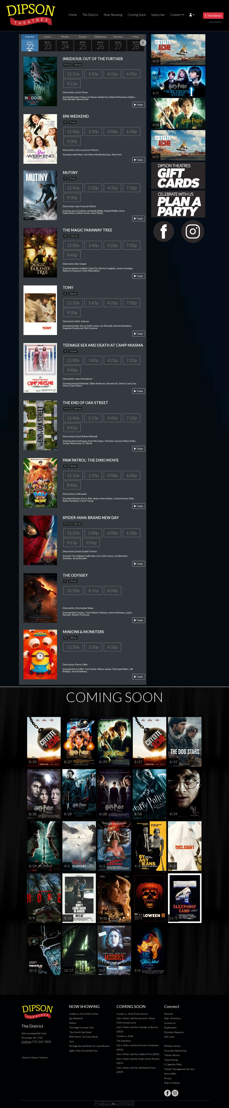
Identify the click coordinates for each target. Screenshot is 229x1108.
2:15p (93, 417)
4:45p (112, 417)
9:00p (72, 141)
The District (90, 15)
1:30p (93, 131)
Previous (22, 42)
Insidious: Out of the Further (84, 1013)
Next (143, 42)
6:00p (112, 532)
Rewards (168, 1013)
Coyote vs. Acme (125, 1036)
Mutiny (72, 1023)
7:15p (131, 417)
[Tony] (40, 310)
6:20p (131, 475)
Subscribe (158, 15)
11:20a (73, 532)
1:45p (93, 73)
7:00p (131, 245)
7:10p (131, 187)
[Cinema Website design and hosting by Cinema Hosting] (114, 1103)
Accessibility (170, 1073)
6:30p (131, 131)
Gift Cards (169, 1036)
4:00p (112, 131)
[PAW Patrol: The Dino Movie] (40, 482)
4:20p (112, 245)
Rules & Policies (172, 1082)
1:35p (93, 475)
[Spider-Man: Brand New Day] (40, 540)
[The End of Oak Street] (40, 425)
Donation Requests (174, 1032)
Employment (170, 1027)
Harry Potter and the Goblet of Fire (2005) (138, 1054)
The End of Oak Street (80, 1032)
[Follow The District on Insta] (175, 1093)
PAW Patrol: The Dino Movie (83, 1036)
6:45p (131, 73)
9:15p (72, 83)
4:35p (112, 187)
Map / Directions (172, 1018)
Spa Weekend (76, 1018)
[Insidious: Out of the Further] (40, 81)
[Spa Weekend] (40, 138)
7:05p (131, 360)
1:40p (93, 245)
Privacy (167, 1078)
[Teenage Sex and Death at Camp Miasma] (40, 367)
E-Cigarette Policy (173, 1064)
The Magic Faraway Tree (81, 1027)
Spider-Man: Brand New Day (83, 1050)
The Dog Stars (124, 1040)
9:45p (72, 427)
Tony (71, 1041)
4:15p (112, 73)
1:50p (93, 646)
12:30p (73, 590)
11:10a (73, 302)
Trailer (139, 104)
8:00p (112, 590)
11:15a (73, 73)
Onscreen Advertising (175, 1050)
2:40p (93, 532)
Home (73, 15)
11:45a (73, 187)
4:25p (112, 360)
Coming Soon (137, 15)
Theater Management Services (179, 1069)
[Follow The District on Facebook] (167, 1093)
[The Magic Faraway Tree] (40, 252)
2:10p (93, 187)
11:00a (73, 131)
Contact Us (170, 1023)
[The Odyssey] (40, 597)
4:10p (112, 646)
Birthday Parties (172, 1045)
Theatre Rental (171, 1055)
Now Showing (113, 15)
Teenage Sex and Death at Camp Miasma (89, 1045)
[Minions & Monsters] (40, 654)
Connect (175, 15)
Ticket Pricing (171, 1059)
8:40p (72, 485)
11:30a (73, 646)
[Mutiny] (40, 195)
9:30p (72, 197)
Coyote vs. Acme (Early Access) (132, 1013)
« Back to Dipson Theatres (34, 1057)
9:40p (72, 254)
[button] (192, 14)
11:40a (73, 417)
